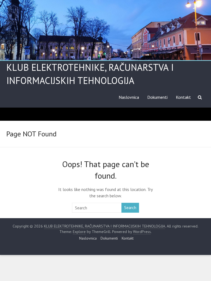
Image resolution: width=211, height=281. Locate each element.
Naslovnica (129, 97)
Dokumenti (157, 97)
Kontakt (183, 97)
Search (130, 207)
